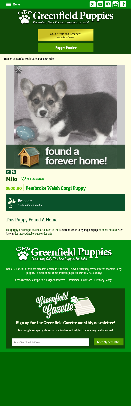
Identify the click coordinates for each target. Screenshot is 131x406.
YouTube (100, 4)
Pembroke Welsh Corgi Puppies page (78, 230)
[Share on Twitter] (8, 172)
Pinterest (108, 4)
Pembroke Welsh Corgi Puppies (30, 59)
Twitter (93, 4)
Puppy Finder (66, 47)
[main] (65, 151)
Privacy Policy (104, 280)
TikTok (123, 4)
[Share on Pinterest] (13, 172)
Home (7, 59)
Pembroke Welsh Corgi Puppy (56, 187)
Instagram (115, 4)
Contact (87, 280)
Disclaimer (73, 280)
